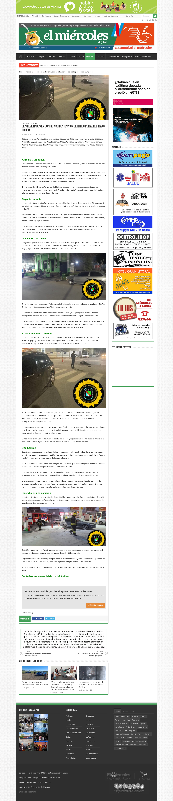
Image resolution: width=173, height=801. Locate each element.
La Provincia (51, 57)
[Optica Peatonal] (133, 331)
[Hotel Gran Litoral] (133, 281)
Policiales (90, 57)
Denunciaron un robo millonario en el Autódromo (35, 683)
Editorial (69, 745)
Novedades (90, 741)
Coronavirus (126, 720)
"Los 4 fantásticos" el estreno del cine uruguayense (89, 654)
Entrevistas (70, 754)
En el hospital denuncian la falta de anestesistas (38, 654)
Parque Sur (119, 731)
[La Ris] (133, 308)
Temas (117, 711)
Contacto (129, 16)
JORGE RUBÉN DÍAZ (121, 723)
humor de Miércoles (122, 734)
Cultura (81, 57)
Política (62, 57)
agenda (143, 723)
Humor (88, 720)
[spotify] (156, 20)
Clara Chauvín (119, 738)
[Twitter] (147, 20)
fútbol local (143, 745)
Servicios (87, 16)
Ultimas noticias (92, 754)
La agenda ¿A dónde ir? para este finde (109, 16)
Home (20, 56)
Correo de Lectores (73, 733)
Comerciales (70, 724)
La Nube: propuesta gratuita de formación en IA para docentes (62, 65)
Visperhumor (91, 758)
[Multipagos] (133, 158)
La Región (40, 57)
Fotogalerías (127, 57)
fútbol (145, 738)
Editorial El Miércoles (143, 57)
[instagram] (153, 20)
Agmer (117, 720)
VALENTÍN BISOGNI (121, 745)
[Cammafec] (133, 224)
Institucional (46, 16)
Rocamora (135, 720)
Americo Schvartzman (122, 716)
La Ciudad (30, 57)
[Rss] (143, 20)
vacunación (134, 723)
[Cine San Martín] (133, 259)
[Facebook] (145, 20)
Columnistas (76, 16)
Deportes (71, 57)
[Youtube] (150, 20)
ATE (126, 731)
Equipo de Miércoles (61, 16)
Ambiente (100, 57)
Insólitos (89, 724)
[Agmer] (133, 201)
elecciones (126, 741)
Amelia (68, 720)
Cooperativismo (113, 57)
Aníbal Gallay (130, 727)
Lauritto (129, 738)
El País (68, 750)
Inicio (21, 72)
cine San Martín (120, 748)
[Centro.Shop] (133, 241)
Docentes (137, 738)
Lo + (134, 711)
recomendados (142, 727)
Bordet (133, 734)
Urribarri (148, 734)
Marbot (140, 734)
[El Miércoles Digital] (86, 36)
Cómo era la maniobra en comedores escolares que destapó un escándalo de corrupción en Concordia (62, 686)
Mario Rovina (119, 727)
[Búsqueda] (155, 16)
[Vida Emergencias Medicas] (133, 178)
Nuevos (126, 711)
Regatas (117, 741)
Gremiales (90, 716)
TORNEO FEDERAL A (139, 741)
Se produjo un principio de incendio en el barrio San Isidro (91, 684)
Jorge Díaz (132, 731)
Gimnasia (135, 716)
